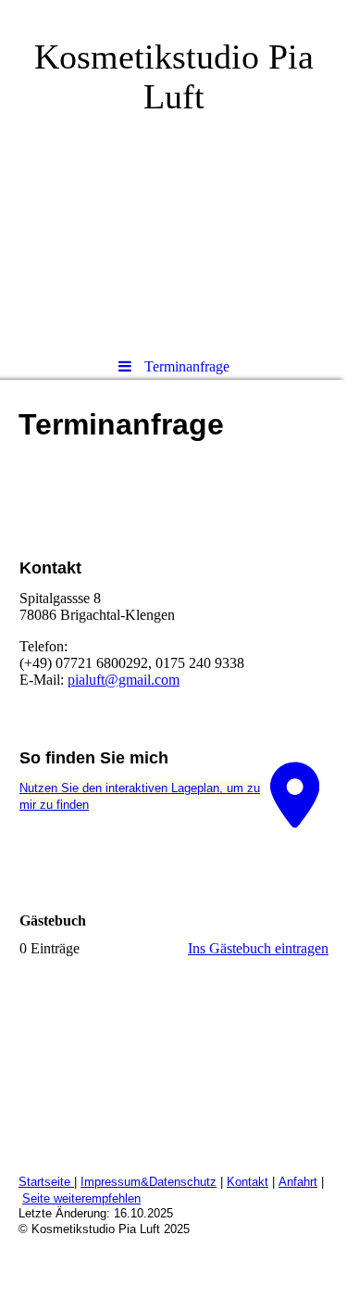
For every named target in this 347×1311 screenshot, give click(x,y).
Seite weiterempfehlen (81, 1198)
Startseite (46, 1182)
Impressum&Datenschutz (149, 1182)
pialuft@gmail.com (124, 679)
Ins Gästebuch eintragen (258, 948)
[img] (173, 171)
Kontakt (247, 1182)
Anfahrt (298, 1182)
